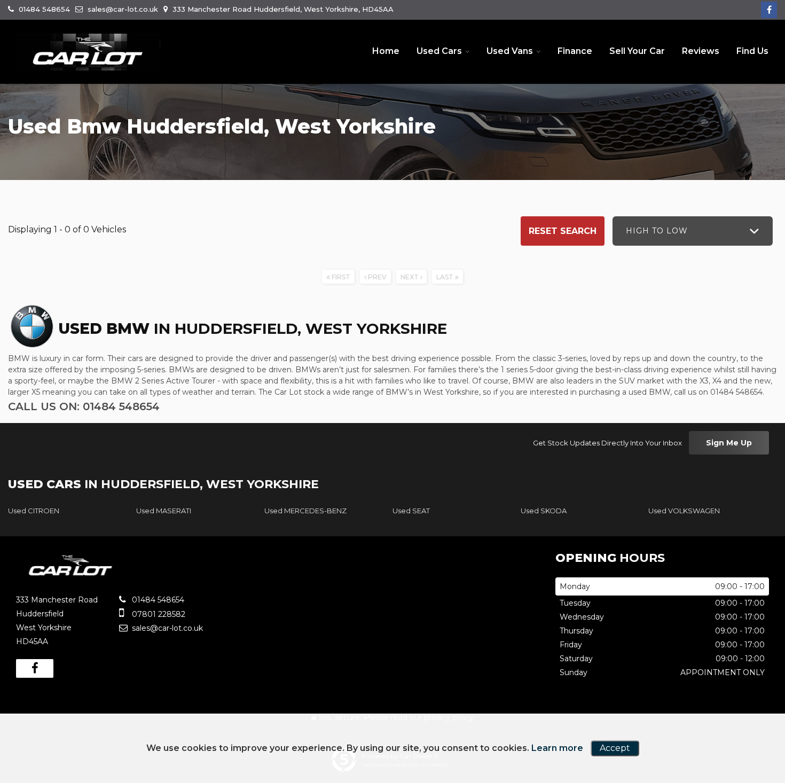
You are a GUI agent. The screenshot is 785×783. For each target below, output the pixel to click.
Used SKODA (544, 510)
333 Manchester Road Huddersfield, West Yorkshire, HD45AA (282, 9)
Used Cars (439, 51)
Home (385, 51)
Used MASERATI (163, 510)
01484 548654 (43, 9)
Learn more (557, 748)
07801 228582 (157, 614)
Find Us (752, 51)
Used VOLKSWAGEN (684, 510)
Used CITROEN (33, 510)
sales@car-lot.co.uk (121, 9)
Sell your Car (637, 51)
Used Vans (509, 51)
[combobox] (693, 231)
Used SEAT (411, 510)
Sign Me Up (729, 443)
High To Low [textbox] (657, 231)
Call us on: (84, 406)
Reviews (700, 51)
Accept (615, 748)
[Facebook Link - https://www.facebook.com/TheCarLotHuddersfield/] (769, 10)
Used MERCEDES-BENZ (305, 510)
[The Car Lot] (88, 52)
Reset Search (562, 231)
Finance (575, 51)
